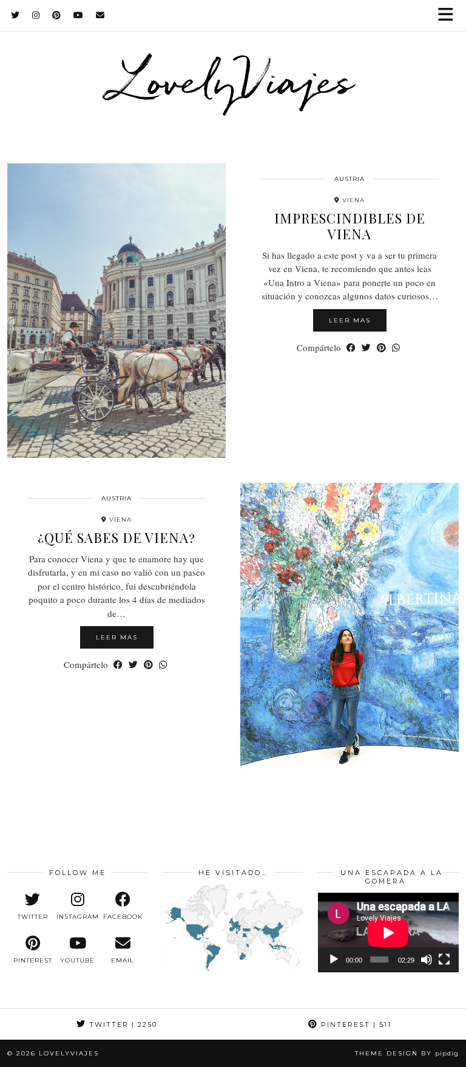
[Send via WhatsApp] (396, 348)
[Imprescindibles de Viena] (116, 311)
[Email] (100, 15)
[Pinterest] (56, 15)
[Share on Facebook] (351, 348)
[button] (449, 15)
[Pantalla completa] (444, 959)
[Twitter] (15, 15)
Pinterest (354, 1024)
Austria (349, 179)
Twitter (121, 1024)
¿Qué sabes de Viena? (116, 537)
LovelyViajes (233, 79)
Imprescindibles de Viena (349, 226)
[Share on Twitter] (366, 348)
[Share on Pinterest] (381, 348)
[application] (388, 932)
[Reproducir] (334, 959)
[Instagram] (36, 15)
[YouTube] (78, 15)
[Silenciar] (426, 959)
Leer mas (350, 320)
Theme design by (407, 1053)
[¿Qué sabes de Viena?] (349, 630)
